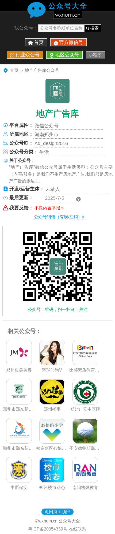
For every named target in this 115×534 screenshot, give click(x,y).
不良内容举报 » (49, 208)
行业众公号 (28, 54)
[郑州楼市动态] (52, 481)
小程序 (95, 55)
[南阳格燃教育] (85, 481)
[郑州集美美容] (19, 363)
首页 (39, 42)
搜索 (94, 28)
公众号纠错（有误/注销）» (59, 216)
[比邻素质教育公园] (85, 363)
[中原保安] (19, 481)
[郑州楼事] (52, 403)
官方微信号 (71, 42)
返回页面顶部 (57, 511)
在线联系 (77, 529)
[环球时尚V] (52, 363)
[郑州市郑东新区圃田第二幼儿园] (19, 403)
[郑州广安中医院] (85, 403)
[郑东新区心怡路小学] (52, 442)
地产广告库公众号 (42, 70)
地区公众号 (67, 54)
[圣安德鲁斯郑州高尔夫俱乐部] (85, 442)
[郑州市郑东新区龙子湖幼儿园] (19, 442)
